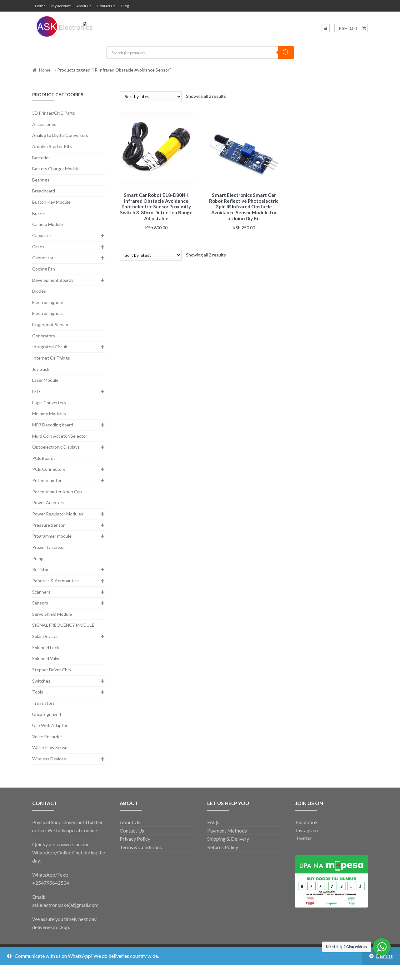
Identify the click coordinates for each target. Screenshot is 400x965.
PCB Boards (44, 458)
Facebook (306, 822)
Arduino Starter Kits (52, 146)
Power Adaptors (48, 502)
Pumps (39, 558)
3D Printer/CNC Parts (53, 113)
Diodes (39, 291)
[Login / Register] (326, 28)
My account (61, 5)
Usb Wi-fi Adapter (50, 725)
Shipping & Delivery (228, 839)
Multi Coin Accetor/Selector (59, 436)
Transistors (43, 703)
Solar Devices (45, 636)
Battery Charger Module (56, 168)
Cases (38, 246)
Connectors (44, 257)
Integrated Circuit (50, 346)
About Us (84, 5)
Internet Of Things (51, 358)
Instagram (306, 830)
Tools (37, 691)
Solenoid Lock (45, 647)
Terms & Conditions (141, 847)
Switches (41, 681)
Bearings (40, 179)
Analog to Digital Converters (60, 135)
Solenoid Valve (46, 658)
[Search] (286, 52)
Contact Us (106, 5)
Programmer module (52, 536)
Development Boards (52, 280)
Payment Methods (227, 830)
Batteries (41, 157)
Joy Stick (40, 369)
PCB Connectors (48, 469)
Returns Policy (222, 847)
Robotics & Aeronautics (55, 580)
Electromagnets (47, 313)
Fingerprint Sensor (50, 324)
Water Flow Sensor (50, 747)
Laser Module (45, 380)
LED (36, 391)
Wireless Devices (49, 758)
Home (40, 5)
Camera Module (47, 224)
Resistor (40, 569)
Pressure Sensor (48, 525)
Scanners (41, 591)
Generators (43, 335)
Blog (125, 5)
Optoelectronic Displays (56, 447)
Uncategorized (46, 714)
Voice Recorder (47, 736)
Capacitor (41, 235)
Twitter (303, 838)
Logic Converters (49, 402)
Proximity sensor (48, 547)
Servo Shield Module (52, 614)
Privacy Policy (135, 839)
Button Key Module (51, 202)
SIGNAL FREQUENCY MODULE (63, 625)
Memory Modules (49, 413)
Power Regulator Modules (57, 513)
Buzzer (38, 213)
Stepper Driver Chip (51, 669)
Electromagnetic (48, 302)
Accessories (44, 124)
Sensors (40, 602)
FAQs (213, 822)
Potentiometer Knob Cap (57, 491)
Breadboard (43, 190)
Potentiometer (47, 480)
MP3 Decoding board (52, 424)
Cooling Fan (43, 268)
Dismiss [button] (384, 956)
